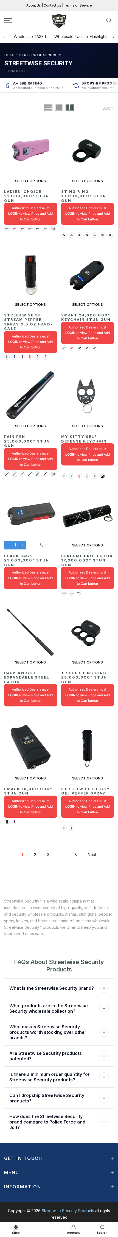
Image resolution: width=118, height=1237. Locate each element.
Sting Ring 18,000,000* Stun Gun (83, 196)
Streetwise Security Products (68, 1210)
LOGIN (13, 213)
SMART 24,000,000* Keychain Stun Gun (86, 317)
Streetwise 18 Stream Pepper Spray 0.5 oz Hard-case (28, 322)
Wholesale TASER (30, 36)
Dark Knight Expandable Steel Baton (26, 677)
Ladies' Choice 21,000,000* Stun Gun (26, 196)
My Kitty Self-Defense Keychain (84, 438)
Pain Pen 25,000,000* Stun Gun (27, 441)
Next (92, 854)
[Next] (113, 37)
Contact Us (52, 5)
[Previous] (4, 37)
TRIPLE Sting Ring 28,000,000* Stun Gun (84, 677)
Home (9, 55)
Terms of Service (77, 5)
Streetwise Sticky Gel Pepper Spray (85, 791)
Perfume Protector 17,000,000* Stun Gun (87, 560)
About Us (34, 5)
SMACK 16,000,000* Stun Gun (28, 791)
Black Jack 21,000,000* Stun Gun (26, 560)
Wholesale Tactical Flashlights (81, 36)
